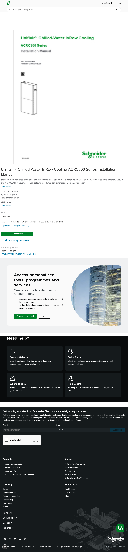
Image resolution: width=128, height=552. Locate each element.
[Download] (64, 97)
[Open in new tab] (14, 226)
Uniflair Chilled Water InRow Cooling (19, 254)
